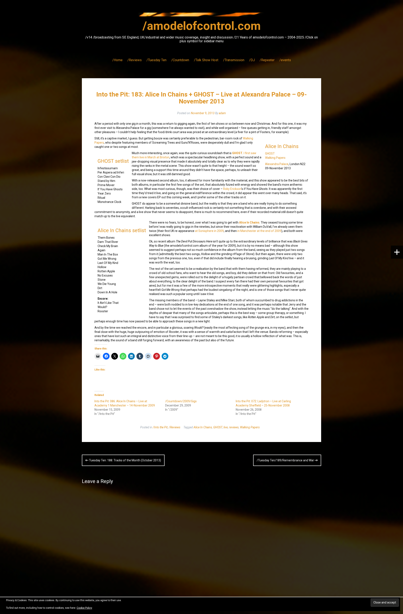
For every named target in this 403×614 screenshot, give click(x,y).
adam (222, 113)
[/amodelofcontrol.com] (201, 15)
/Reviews (134, 60)
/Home (117, 60)
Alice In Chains (281, 146)
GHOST (270, 153)
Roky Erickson (232, 189)
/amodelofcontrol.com (202, 26)
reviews (234, 427)
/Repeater (267, 60)
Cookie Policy (84, 607)
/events (285, 60)
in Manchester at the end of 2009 (259, 231)
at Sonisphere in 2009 (209, 231)
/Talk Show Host (206, 60)
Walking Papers (275, 157)
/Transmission (233, 60)
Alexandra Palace (276, 164)
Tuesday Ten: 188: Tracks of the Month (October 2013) (124, 460)
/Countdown (180, 60)
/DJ (252, 60)
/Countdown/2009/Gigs (181, 401)
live (226, 427)
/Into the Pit (160, 427)
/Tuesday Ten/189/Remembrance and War (286, 460)
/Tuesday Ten (156, 60)
